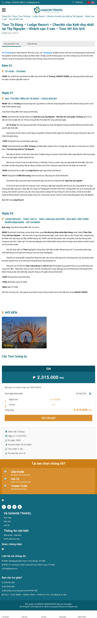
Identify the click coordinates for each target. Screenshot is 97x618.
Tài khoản (79, 2)
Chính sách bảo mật (12, 539)
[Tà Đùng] (24, 332)
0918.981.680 (17, 2)
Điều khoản (32, 44)
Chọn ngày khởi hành (13, 393)
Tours (14, 16)
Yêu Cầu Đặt (48, 418)
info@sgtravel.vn (33, 2)
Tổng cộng (9, 410)
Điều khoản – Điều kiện (12, 535)
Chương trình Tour (11, 44)
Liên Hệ (6, 525)
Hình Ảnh (7, 521)
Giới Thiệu (7, 518)
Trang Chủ (6, 16)
